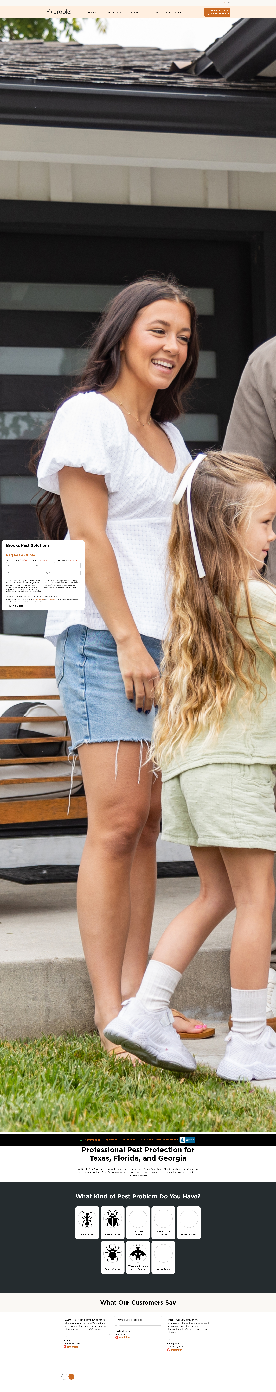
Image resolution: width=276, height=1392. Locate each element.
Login (228, 3)
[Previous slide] (64, 1377)
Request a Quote (14, 606)
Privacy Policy (51, 599)
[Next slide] (71, 1377)
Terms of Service (38, 599)
